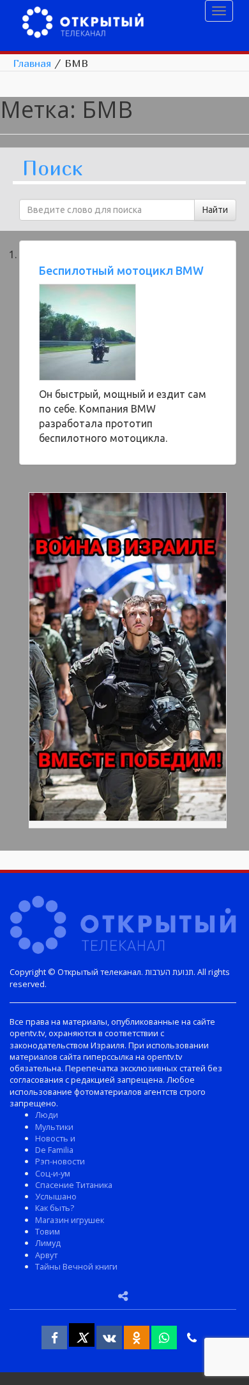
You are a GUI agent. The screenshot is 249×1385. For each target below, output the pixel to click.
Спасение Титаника (73, 1185)
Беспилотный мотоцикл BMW (121, 270)
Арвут (46, 1255)
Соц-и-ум (52, 1173)
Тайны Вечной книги (76, 1266)
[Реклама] (128, 658)
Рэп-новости (60, 1161)
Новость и (55, 1138)
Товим (47, 1231)
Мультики (54, 1126)
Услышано (56, 1196)
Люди (46, 1114)
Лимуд (48, 1243)
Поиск (52, 169)
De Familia (54, 1149)
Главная (32, 63)
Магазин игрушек (69, 1220)
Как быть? (54, 1207)
